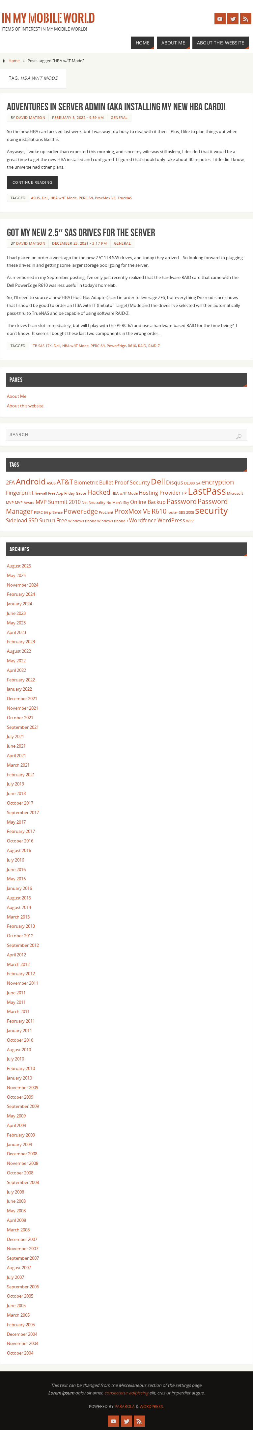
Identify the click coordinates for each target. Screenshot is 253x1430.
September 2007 (23, 1258)
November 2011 (22, 983)
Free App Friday (61, 493)
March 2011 (18, 1011)
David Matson (30, 117)
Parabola (125, 1406)
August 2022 (19, 651)
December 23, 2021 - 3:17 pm (79, 243)
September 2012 (23, 945)
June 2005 (16, 1305)
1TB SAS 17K (41, 345)
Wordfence (142, 520)
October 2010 (20, 1040)
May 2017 (16, 822)
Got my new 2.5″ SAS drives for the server (81, 232)
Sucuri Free (53, 520)
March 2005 (18, 1315)
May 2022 (16, 661)
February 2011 (21, 1021)
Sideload (16, 520)
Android (31, 481)
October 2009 (20, 1097)
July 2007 (15, 1277)
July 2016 (15, 860)
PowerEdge (116, 345)
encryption (217, 481)
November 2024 (22, 585)
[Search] (239, 436)
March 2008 (18, 1230)
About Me (16, 396)
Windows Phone (82, 521)
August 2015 (19, 898)
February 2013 (21, 926)
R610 (132, 345)
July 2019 (15, 784)
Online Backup (148, 502)
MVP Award (25, 502)
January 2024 (19, 604)
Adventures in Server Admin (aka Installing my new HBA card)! (116, 106)
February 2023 (21, 642)
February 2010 (21, 1068)
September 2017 (23, 812)
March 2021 (18, 765)
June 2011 (16, 993)
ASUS (35, 197)
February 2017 (21, 831)
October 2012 (20, 936)
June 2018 (16, 793)
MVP (10, 502)
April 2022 (16, 670)
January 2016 (19, 888)
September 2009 (23, 1106)
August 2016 (19, 850)
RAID (142, 345)
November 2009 (22, 1087)
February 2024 (21, 594)
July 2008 (15, 1192)
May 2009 (16, 1116)
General (119, 117)
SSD (33, 520)
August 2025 (19, 566)
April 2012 (16, 955)
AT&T (65, 481)
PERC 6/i (86, 197)
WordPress (171, 520)
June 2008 (16, 1201)
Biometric (86, 482)
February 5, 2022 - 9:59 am (78, 117)
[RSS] (245, 18)
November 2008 (22, 1163)
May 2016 (16, 879)
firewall (41, 493)
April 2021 (16, 755)
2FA (10, 482)
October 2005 (20, 1296)
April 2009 (16, 1125)
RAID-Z (154, 345)
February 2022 (21, 680)
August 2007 (19, 1268)
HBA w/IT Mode (63, 197)
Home (14, 61)
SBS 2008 (186, 512)
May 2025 (16, 575)
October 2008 (20, 1173)
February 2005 (21, 1325)
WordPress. (152, 1406)
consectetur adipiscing (126, 1393)
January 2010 (19, 1078)
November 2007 (22, 1248)
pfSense (56, 512)
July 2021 (15, 736)
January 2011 (19, 1030)
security (211, 510)
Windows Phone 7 (112, 521)
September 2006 (23, 1287)
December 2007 (22, 1239)
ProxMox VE (105, 197)
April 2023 (16, 632)
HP (184, 493)
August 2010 (19, 1050)
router (172, 512)
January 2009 (19, 1144)
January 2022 (19, 689)
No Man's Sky (117, 502)
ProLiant (106, 512)
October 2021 (20, 718)
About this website (25, 406)
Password (182, 501)
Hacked (98, 492)
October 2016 (20, 841)
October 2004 (20, 1353)
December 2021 (22, 698)
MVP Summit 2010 (58, 502)
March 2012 (18, 964)
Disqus (174, 482)
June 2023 (16, 613)
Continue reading (32, 182)
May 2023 (16, 623)
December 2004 (22, 1334)
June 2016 (16, 869)
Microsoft (235, 493)
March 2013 (18, 917)
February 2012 (21, 973)
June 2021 (16, 746)
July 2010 (15, 1059)
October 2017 (20, 803)
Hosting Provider (160, 492)
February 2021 (21, 775)
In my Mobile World (48, 18)
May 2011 (16, 1002)
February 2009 (21, 1135)
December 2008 (22, 1154)
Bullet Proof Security (124, 482)
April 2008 (16, 1220)
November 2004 (22, 1343)
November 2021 (22, 708)
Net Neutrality (93, 502)
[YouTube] (220, 18)
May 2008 (16, 1211)
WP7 (190, 521)
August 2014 (19, 907)
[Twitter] (233, 18)
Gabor (81, 493)
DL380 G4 (192, 483)
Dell (45, 197)
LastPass (207, 491)
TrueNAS (125, 197)
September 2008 (23, 1182)
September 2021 (23, 727)
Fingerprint (20, 492)
